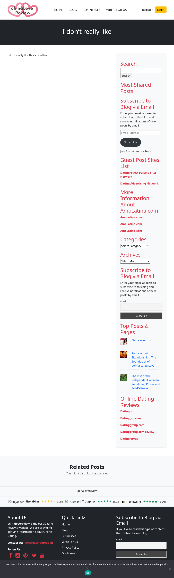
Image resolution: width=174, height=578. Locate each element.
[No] (169, 569)
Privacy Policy (70, 547)
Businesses (69, 536)
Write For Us (70, 542)
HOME (58, 10)
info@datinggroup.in (38, 543)
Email (123, 301)
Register (147, 10)
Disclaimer (68, 553)
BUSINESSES (91, 10)
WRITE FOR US (116, 10)
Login (160, 10)
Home (66, 524)
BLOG (73, 10)
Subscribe (130, 142)
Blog (65, 530)
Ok (87, 573)
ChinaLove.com (141, 340)
